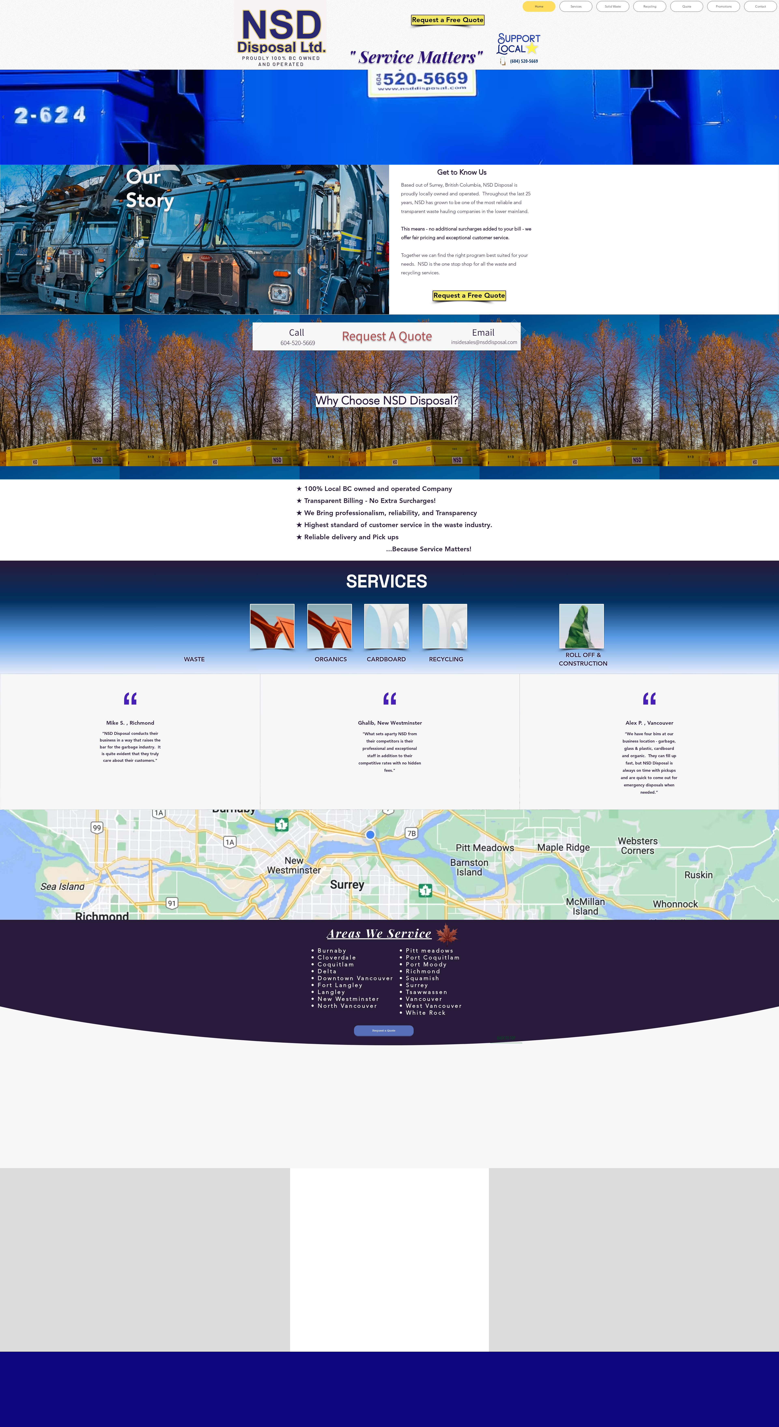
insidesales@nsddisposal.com (484, 342)
